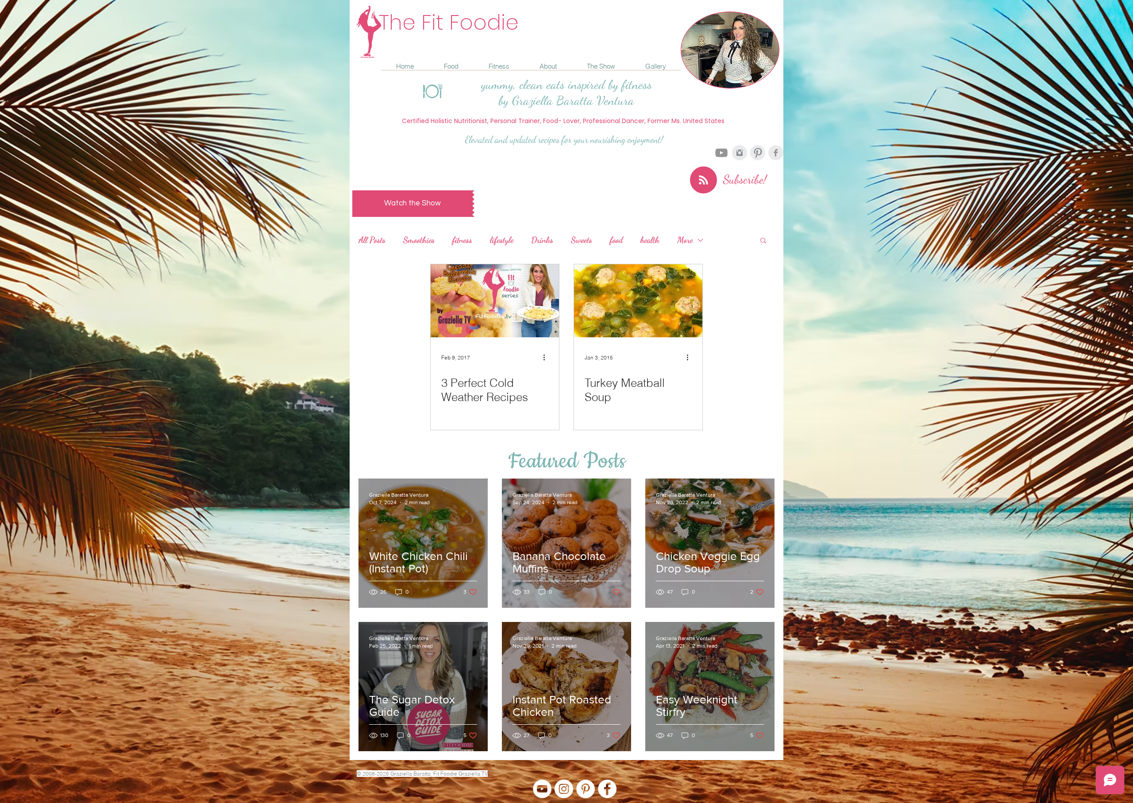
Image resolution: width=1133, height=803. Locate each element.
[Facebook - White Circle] (607, 789)
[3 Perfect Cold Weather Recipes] (495, 300)
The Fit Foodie (449, 22)
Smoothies (419, 240)
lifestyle (501, 240)
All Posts (371, 240)
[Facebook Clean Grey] (775, 152)
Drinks (542, 240)
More (685, 240)
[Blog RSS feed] (703, 180)
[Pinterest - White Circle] (585, 789)
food (616, 240)
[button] (763, 241)
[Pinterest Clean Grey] (757, 152)
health (649, 240)
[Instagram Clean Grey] (739, 152)
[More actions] (547, 357)
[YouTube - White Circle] (542, 789)
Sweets (581, 240)
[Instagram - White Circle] (564, 789)
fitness (462, 240)
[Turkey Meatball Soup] (638, 300)
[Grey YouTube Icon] (721, 152)
